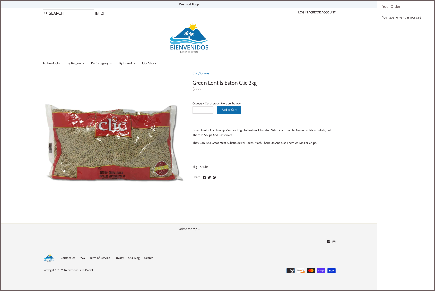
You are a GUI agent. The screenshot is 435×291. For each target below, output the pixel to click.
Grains (204, 73)
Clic (195, 73)
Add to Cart (229, 110)
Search (148, 258)
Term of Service (100, 258)
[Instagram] (102, 13)
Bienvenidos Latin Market (78, 270)
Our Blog (134, 258)
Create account (323, 12)
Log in (303, 12)
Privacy (119, 258)
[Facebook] (96, 13)
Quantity (203, 103)
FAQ (82, 258)
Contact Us (68, 258)
